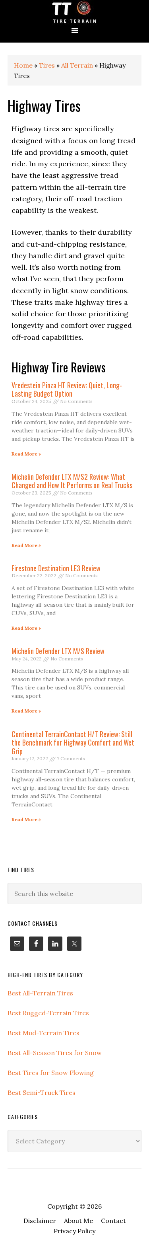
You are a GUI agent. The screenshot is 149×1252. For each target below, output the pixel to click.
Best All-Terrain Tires (40, 993)
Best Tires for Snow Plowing (51, 1073)
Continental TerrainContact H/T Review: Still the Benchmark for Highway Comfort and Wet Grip (73, 742)
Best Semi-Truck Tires (41, 1092)
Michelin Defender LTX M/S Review (58, 651)
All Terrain (77, 65)
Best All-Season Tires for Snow (55, 1053)
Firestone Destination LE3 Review (56, 568)
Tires (47, 65)
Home (23, 65)
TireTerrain (74, 13)
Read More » (26, 454)
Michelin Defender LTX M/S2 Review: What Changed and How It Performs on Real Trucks (72, 481)
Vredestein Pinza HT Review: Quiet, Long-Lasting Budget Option (67, 389)
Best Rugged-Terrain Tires (48, 1013)
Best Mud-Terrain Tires (43, 1033)
